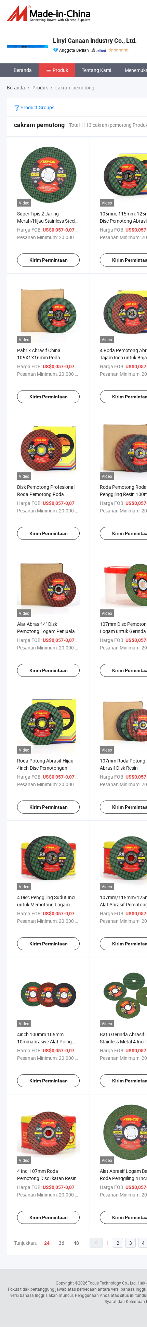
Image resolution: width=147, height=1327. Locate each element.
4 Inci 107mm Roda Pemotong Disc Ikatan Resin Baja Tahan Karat (47, 1178)
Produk (60, 70)
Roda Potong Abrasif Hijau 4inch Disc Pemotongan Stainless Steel (45, 767)
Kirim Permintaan (48, 260)
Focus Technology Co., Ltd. (112, 1283)
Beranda (23, 70)
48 (76, 1243)
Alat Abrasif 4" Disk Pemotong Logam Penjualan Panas (47, 631)
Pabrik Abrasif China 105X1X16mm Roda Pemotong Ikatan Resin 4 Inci (48, 357)
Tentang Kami (96, 70)
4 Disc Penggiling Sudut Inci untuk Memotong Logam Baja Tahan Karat (46, 904)
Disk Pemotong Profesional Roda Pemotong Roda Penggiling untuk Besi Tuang (47, 494)
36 (61, 1243)
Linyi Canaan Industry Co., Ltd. (95, 40)
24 (47, 1243)
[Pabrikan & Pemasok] (50, 13)
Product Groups (36, 107)
